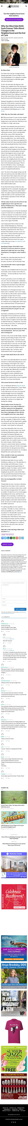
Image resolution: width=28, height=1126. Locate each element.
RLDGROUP (17, 1114)
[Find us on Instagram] (15, 1122)
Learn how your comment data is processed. (13, 612)
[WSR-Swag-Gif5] (14, 1031)
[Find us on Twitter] (13, 1122)
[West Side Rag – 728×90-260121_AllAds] (14, 1)
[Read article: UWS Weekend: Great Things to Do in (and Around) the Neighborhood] (14, 817)
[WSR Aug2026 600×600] (14, 948)
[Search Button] (26, 6)
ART (3, 40)
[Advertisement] (14, 924)
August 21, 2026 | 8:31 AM (8, 828)
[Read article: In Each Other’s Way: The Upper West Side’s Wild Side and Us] (14, 797)
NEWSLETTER (20, 1107)
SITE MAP (23, 1110)
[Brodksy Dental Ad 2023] (14, 975)
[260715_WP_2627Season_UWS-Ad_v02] (14, 1003)
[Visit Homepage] (14, 6)
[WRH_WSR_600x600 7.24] (14, 865)
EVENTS (21, 1109)
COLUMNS (6, 40)
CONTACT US (12, 1107)
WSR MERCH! (7, 1109)
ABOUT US (5, 1107)
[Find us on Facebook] (11, 1122)
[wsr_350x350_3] (14, 896)
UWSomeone (11, 638)
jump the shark (20, 385)
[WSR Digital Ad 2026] (14, 1086)
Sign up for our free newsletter (14, 19)
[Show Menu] (1, 6)
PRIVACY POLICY (6, 1110)
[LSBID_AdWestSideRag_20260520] (14, 1058)
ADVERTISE (15, 1109)
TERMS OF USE (15, 1110)
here (20, 109)
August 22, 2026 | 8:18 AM (8, 808)
